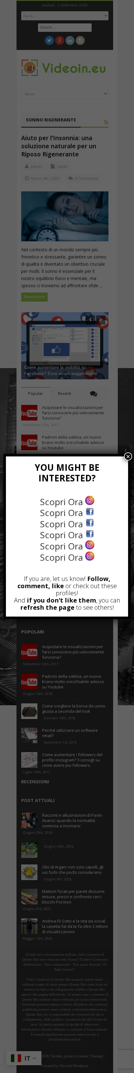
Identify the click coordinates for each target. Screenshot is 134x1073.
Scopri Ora (62, 502)
